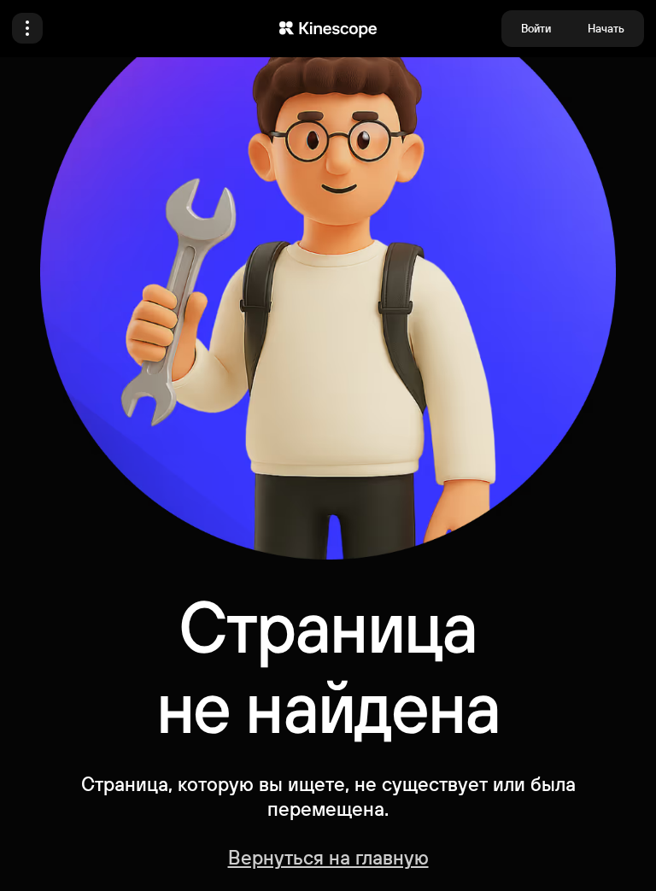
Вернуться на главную (328, 857)
